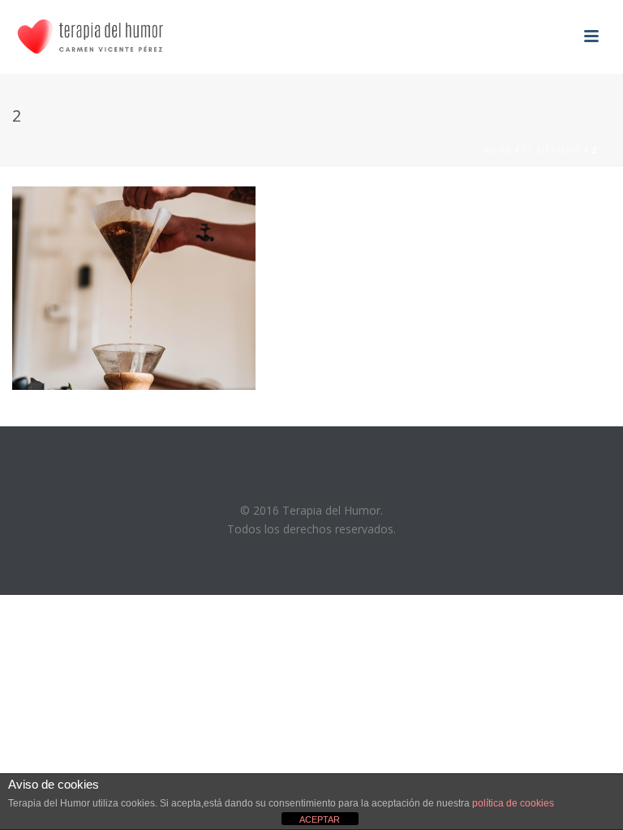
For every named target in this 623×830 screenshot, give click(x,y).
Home (497, 150)
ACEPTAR (319, 819)
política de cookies (513, 803)
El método (551, 150)
